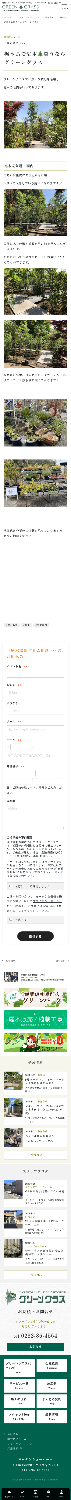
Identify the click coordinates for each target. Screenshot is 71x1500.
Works (52, 1385)
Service (19, 1385)
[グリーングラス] (20, 9)
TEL (22, 1497)
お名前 (11, 685)
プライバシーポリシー (47, 901)
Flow (19, 1401)
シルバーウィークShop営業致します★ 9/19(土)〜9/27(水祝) (44, 1110)
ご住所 (11, 740)
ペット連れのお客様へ (39, 1136)
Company (51, 1365)
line (48, 1497)
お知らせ (49, 17)
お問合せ (35, 1346)
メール (11, 721)
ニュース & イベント (28, 17)
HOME (8, 17)
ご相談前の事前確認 (20, 837)
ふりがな (12, 703)
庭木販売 (13, 625)
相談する (9, 1497)
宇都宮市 (42, 625)
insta (35, 1497)
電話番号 (12, 766)
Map (61, 1497)
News (51, 1416)
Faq (52, 1401)
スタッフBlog (19, 1416)
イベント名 (14, 666)
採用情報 (12, 1448)
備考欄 (11, 801)
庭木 (27, 625)
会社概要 (12, 1434)
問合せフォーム (17, 1439)
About (18, 1367)
